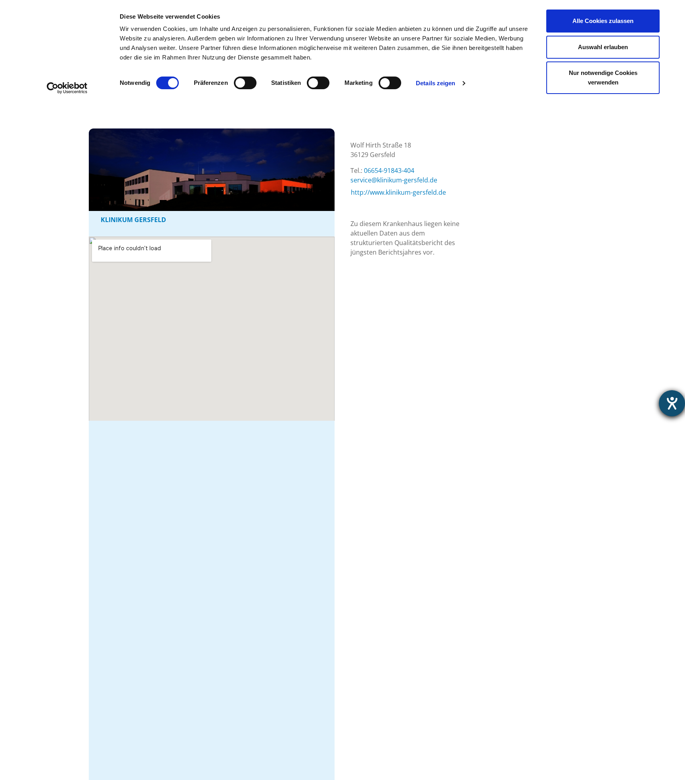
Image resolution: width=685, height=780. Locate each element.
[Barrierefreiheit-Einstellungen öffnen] (672, 403)
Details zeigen (435, 83)
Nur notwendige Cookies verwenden (603, 77)
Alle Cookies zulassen (602, 20)
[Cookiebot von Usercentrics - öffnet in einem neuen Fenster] (67, 88)
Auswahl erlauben (603, 47)
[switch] (245, 83)
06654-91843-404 (389, 170)
